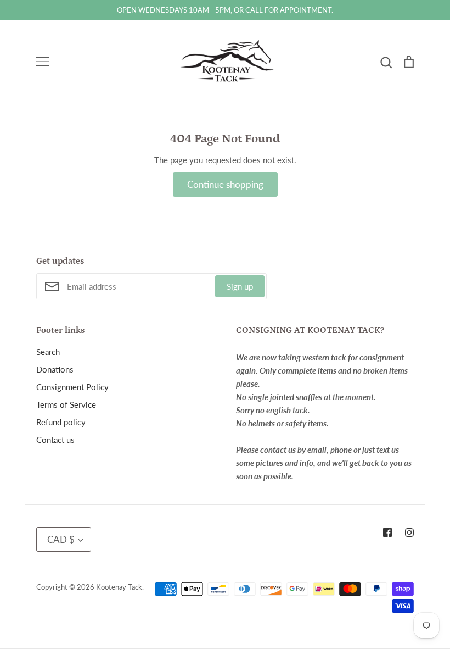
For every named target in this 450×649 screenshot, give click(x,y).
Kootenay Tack (119, 587)
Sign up (240, 286)
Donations (55, 369)
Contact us (55, 440)
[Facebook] (387, 532)
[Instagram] (409, 532)
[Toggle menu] (43, 61)
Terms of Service (66, 404)
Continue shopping (225, 184)
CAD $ (61, 539)
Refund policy (61, 422)
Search (48, 352)
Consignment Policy (72, 387)
